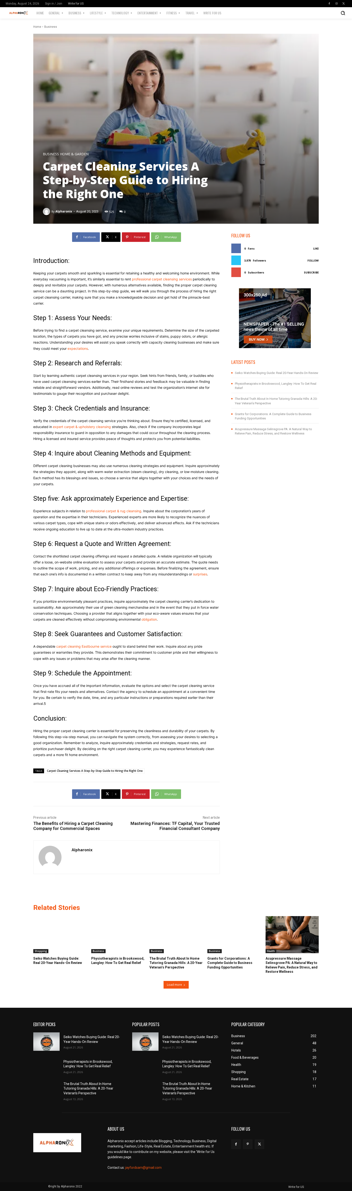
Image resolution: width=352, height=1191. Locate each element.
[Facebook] (329, 3)
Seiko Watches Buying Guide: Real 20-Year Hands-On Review (276, 373)
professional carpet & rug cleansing (113, 511)
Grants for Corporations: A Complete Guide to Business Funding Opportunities (229, 963)
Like (316, 248)
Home (37, 26)
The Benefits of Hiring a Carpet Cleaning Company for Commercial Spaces (73, 826)
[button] (343, 13)
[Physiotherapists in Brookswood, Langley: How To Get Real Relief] (117, 934)
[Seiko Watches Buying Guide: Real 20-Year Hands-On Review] (59, 934)
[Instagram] (336, 3)
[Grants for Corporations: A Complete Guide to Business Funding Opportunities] (234, 934)
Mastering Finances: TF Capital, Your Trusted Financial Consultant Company (175, 826)
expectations (78, 348)
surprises (200, 574)
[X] (343, 3)
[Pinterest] (247, 1144)
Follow (313, 260)
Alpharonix (63, 211)
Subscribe (311, 272)
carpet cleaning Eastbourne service (84, 646)
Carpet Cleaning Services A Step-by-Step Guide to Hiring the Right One (95, 771)
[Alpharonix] (47, 211)
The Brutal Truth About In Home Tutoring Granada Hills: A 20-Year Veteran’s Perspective (176, 963)
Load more (174, 985)
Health (271, 951)
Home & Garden (74, 154)
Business (50, 26)
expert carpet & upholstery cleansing (82, 427)
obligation (149, 619)
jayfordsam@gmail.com (143, 1167)
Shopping (41, 951)
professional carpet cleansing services (162, 279)
